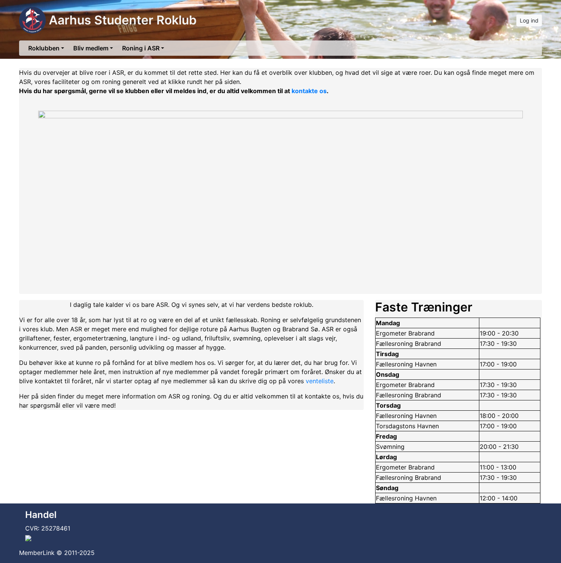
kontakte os (309, 91)
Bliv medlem (90, 48)
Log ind (529, 20)
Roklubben (44, 48)
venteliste (320, 381)
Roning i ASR (141, 48)
